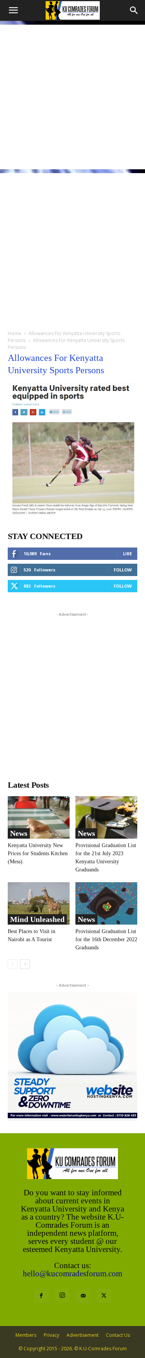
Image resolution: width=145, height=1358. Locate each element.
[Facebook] (41, 1296)
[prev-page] (12, 964)
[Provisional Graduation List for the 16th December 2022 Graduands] (106, 903)
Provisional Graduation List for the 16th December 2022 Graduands (106, 939)
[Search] (134, 10)
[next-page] (25, 964)
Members (25, 1335)
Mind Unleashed (37, 919)
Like (127, 553)
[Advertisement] (72, 97)
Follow (123, 570)
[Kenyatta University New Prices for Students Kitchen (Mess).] (39, 817)
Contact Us (118, 1335)
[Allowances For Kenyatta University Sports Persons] (72, 513)
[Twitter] (104, 1296)
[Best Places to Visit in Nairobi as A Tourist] (39, 903)
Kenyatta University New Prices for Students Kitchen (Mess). (38, 853)
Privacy (51, 1335)
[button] (13, 10)
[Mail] (83, 1296)
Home (14, 333)
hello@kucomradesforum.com (72, 1273)
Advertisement (83, 1335)
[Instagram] (62, 1295)
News (18, 833)
